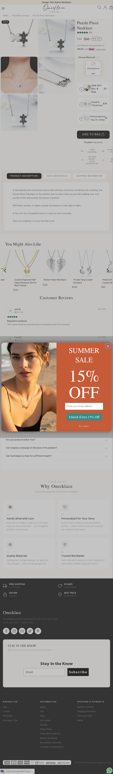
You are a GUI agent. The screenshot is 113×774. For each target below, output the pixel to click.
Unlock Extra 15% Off (84, 417)
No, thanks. (84, 425)
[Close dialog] (107, 346)
